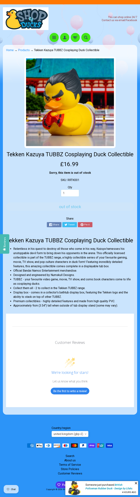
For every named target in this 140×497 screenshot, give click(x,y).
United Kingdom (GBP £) (68, 434)
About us (70, 460)
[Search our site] (85, 37)
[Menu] (54, 37)
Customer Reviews (70, 473)
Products (24, 50)
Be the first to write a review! (70, 391)
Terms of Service (70, 464)
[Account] (64, 37)
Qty (70, 187)
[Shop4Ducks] (25, 18)
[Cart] (75, 37)
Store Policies (70, 469)
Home (10, 50)
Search (70, 456)
